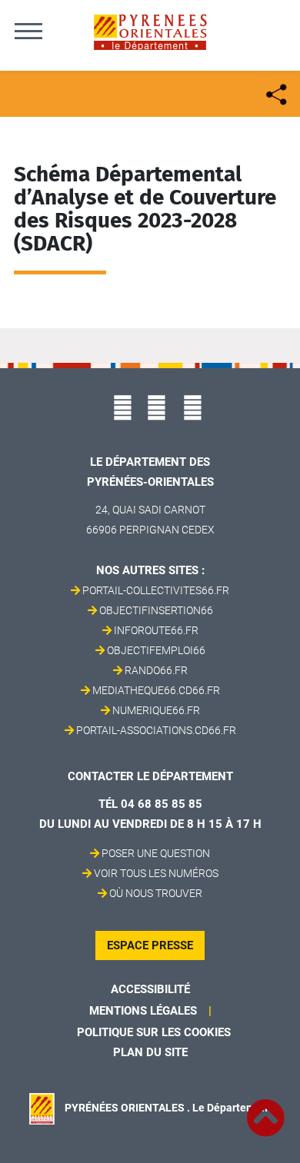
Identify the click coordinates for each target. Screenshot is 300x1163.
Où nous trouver (155, 893)
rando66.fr (156, 670)
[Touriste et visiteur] (275, 92)
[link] (265, 1109)
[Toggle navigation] (28, 31)
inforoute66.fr (156, 630)
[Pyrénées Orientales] (150, 31)
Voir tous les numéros (156, 873)
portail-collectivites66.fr (155, 590)
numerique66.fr (156, 710)
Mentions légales (143, 1011)
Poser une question (156, 853)
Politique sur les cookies (154, 1032)
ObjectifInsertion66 (156, 610)
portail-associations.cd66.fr (156, 730)
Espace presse (150, 945)
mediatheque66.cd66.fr (156, 690)
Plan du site (150, 1052)
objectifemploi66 (156, 650)
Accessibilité (150, 989)
